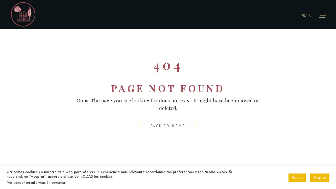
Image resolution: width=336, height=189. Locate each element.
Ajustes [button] (297, 177)
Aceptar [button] (319, 177)
